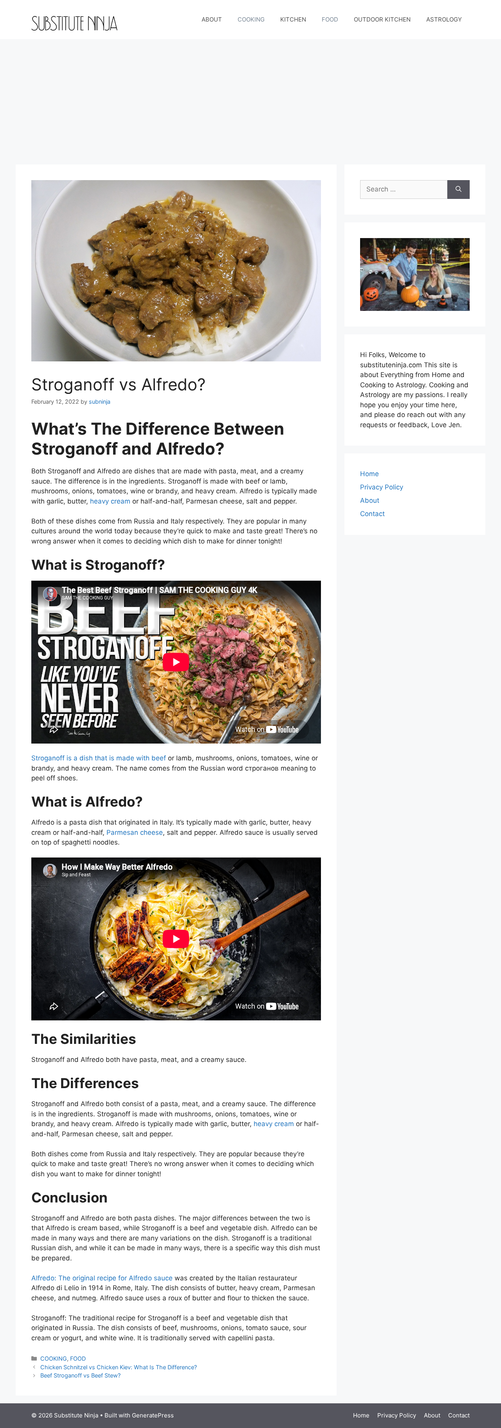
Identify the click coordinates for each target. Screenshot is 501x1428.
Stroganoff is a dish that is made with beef (98, 758)
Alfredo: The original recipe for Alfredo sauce (102, 1278)
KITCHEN (293, 19)
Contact (372, 514)
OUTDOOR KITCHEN (382, 19)
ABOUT (212, 19)
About (369, 500)
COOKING (251, 19)
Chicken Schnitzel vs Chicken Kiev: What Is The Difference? (118, 1367)
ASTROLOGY (444, 19)
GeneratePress (153, 1415)
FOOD (330, 19)
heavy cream (110, 501)
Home (369, 474)
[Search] (458, 189)
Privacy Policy (381, 487)
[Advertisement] (250, 98)
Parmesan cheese (134, 832)
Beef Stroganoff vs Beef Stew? (80, 1375)
